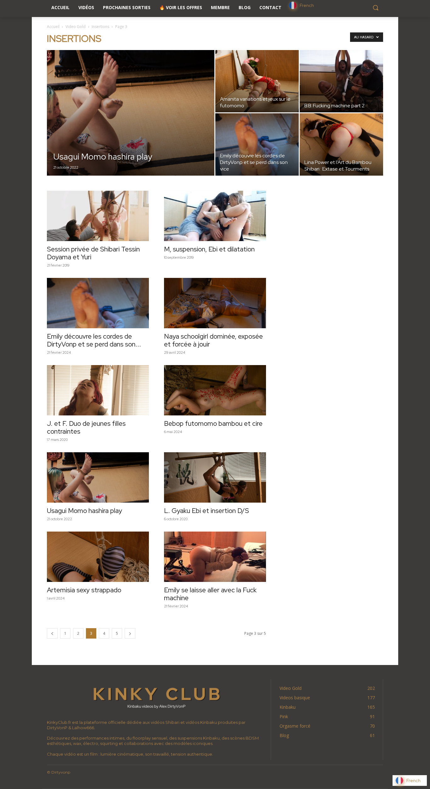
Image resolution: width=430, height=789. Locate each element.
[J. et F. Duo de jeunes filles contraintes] (98, 390)
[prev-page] (52, 633)
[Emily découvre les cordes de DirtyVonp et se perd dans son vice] (257, 144)
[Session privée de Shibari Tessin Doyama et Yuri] (98, 216)
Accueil (53, 26)
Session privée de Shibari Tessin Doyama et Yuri (93, 253)
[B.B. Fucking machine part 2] (341, 81)
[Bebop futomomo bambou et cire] (215, 390)
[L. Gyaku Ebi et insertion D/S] (215, 477)
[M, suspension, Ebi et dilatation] (215, 216)
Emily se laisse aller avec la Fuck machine (210, 594)
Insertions (100, 26)
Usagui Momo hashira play (84, 510)
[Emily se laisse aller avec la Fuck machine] (215, 557)
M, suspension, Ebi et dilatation (209, 249)
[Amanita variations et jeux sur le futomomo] (257, 81)
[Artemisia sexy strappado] (98, 557)
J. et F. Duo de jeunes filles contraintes (86, 427)
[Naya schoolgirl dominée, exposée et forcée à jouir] (215, 303)
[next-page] (130, 633)
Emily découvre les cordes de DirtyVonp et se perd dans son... (94, 340)
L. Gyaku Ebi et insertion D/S (206, 510)
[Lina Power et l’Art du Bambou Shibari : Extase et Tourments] (341, 144)
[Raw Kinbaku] (156, 697)
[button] (375, 7)
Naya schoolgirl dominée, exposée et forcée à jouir (213, 340)
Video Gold (75, 26)
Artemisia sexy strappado (84, 590)
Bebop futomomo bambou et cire (213, 423)
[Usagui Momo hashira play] (130, 122)
